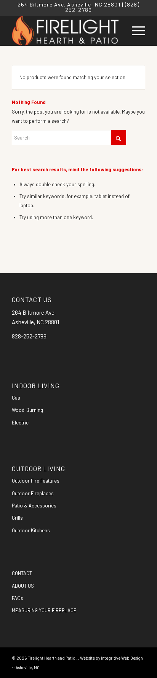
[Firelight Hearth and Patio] (65, 30)
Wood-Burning (27, 410)
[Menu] (134, 30)
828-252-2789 (29, 336)
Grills (17, 518)
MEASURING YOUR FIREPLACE (44, 610)
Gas (16, 398)
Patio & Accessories (34, 505)
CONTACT (22, 573)
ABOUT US (23, 586)
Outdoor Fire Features (35, 481)
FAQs (17, 598)
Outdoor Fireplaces (33, 493)
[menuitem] (134, 30)
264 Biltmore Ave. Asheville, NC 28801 (69, 4)
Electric (20, 422)
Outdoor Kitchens (31, 530)
